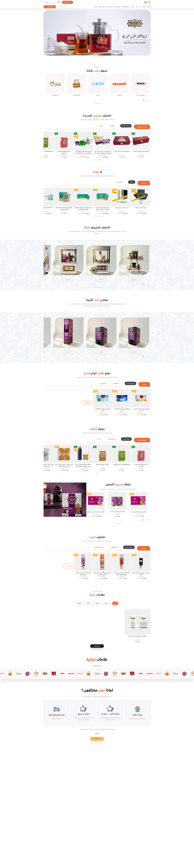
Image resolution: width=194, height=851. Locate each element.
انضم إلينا (97, 738)
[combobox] (52, 2)
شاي (140, 6)
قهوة (144, 6)
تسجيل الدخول (67, 2)
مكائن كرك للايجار (110, 6)
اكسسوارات (101, 6)
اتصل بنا (95, 6)
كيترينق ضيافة (118, 6)
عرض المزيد (97, 646)
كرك (137, 6)
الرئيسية (148, 6)
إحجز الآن (134, 279)
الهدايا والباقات (126, 6)
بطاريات (132, 6)
